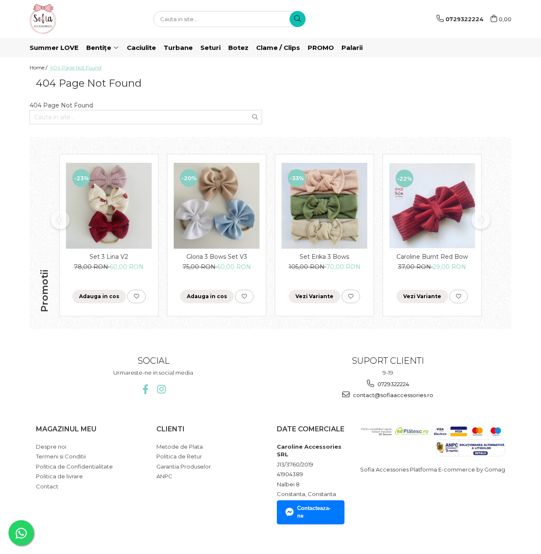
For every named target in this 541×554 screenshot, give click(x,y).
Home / (39, 67)
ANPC (164, 476)
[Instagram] (161, 389)
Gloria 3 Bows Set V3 (216, 257)
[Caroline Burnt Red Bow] (432, 205)
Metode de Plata (179, 446)
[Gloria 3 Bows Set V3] (217, 206)
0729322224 (392, 384)
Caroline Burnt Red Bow (432, 257)
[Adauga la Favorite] (136, 296)
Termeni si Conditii (61, 456)
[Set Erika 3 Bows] (324, 206)
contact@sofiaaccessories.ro (392, 395)
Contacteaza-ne (314, 512)
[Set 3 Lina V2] (109, 206)
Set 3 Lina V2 (109, 257)
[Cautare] (298, 19)
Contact (47, 486)
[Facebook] (145, 389)
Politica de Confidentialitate (74, 466)
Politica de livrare (59, 476)
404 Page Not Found (75, 67)
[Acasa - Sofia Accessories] (72, 19)
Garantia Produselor (183, 466)
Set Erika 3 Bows (324, 257)
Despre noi (51, 446)
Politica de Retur (179, 456)
